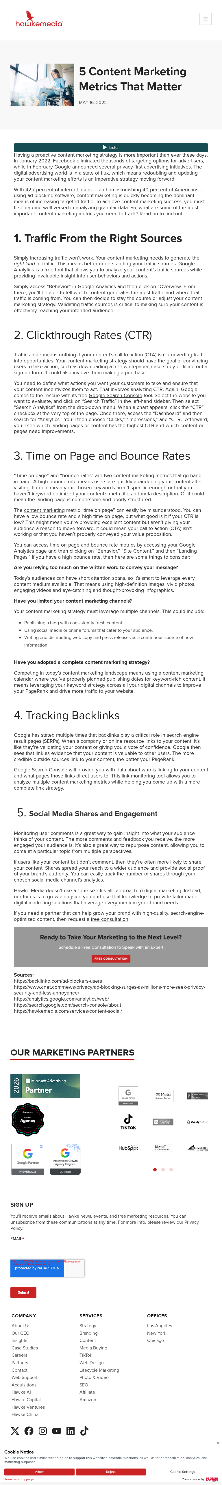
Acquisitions (24, 1384)
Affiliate (87, 1392)
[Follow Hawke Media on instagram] (42, 1430)
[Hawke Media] (39, 18)
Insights (19, 1340)
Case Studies (25, 1347)
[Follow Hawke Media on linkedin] (70, 1430)
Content (87, 1340)
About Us (21, 1325)
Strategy (87, 1325)
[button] (155, 1169)
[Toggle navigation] (205, 19)
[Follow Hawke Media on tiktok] (84, 1430)
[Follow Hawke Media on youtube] (56, 1430)
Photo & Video (94, 1377)
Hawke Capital (26, 1399)
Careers (19, 1355)
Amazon (87, 1399)
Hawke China (25, 1414)
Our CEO (20, 1333)
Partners (20, 1362)
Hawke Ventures (28, 1406)
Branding (88, 1333)
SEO (83, 1384)
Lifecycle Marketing (99, 1370)
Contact (19, 1370)
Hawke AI (21, 1392)
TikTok (85, 1355)
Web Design (91, 1362)
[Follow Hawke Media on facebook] (29, 1430)
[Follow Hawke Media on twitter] (15, 1430)
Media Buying (93, 1347)
